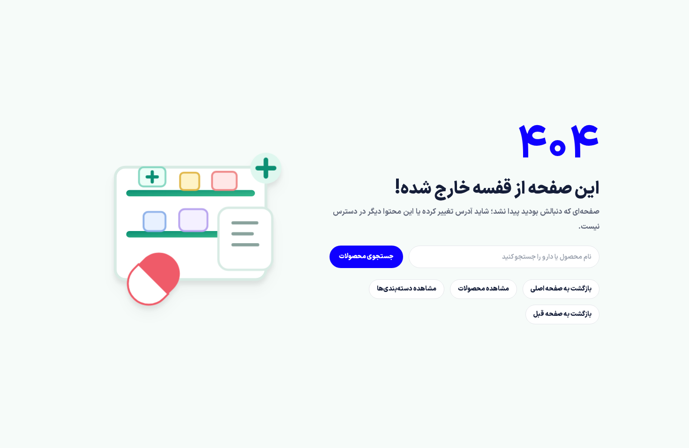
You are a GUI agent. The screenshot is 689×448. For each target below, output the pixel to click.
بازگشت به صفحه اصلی (561, 289)
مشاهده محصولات (483, 289)
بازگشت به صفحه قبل (562, 314)
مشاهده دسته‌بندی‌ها (406, 289)
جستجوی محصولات (366, 256)
